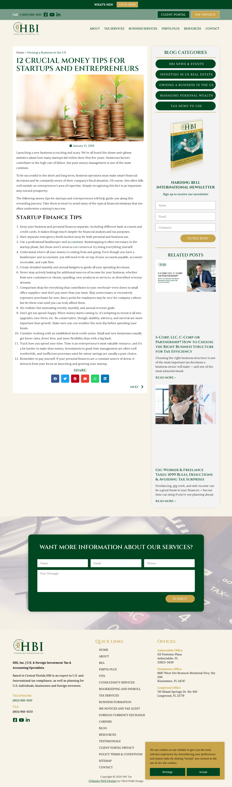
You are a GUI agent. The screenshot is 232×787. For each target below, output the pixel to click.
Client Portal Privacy (116, 747)
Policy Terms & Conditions (120, 754)
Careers (105, 721)
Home (103, 650)
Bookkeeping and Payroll (119, 689)
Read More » (166, 378)
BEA (101, 663)
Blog (103, 728)
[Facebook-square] (45, 14)
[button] (55, 379)
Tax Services (114, 28)
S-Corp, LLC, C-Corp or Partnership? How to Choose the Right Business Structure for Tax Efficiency (185, 344)
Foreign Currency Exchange (122, 715)
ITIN (102, 676)
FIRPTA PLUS (170, 28)
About (95, 28)
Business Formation (115, 702)
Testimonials (110, 741)
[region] (185, 761)
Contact (212, 28)
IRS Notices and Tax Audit (119, 708)
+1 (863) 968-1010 (30, 14)
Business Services (143, 28)
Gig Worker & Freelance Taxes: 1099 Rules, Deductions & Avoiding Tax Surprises (184, 474)
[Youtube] (52, 14)
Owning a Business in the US (46, 52)
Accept (203, 772)
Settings (167, 772)
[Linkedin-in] (58, 14)
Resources (192, 28)
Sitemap (105, 761)
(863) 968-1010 (22, 700)
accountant (75, 242)
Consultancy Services (117, 682)
